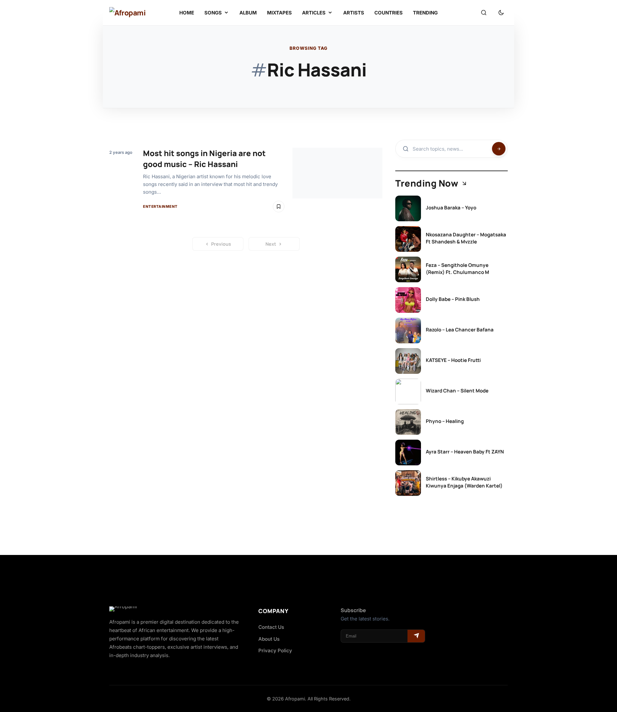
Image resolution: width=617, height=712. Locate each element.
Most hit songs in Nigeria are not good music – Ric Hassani (204, 158)
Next (270, 244)
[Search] (483, 13)
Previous (221, 244)
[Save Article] (278, 206)
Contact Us (271, 627)
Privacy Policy (275, 650)
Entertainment (160, 206)
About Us (269, 639)
